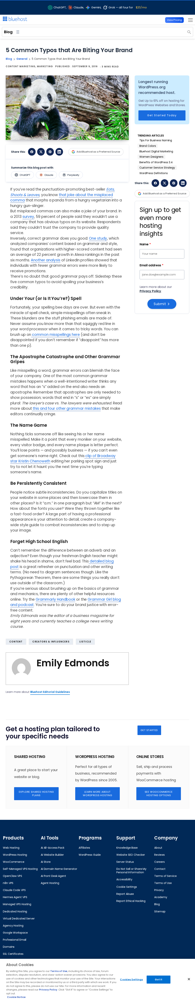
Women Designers (151, 157)
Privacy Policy (150, 291)
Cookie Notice (16, 997)
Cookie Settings (126, 887)
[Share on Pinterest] (50, 152)
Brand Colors (147, 146)
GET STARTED (149, 730)
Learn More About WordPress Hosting (97, 793)
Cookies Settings (131, 979)
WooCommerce (149, 780)
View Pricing (174, 20)
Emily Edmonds (73, 663)
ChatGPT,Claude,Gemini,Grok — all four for (100, 7)
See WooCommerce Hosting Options (159, 793)
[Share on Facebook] (32, 152)
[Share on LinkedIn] (59, 152)
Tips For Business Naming (155, 140)
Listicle (85, 641)
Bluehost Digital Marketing (156, 151)
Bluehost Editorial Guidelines (50, 692)
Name (145, 244)
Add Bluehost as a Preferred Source (98, 152)
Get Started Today (162, 115)
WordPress (89, 780)
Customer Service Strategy (157, 168)
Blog (8, 32)
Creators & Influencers (50, 641)
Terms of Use (58, 971)
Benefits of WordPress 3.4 (156, 162)
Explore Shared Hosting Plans (36, 793)
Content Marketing (20, 66)
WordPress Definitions (153, 173)
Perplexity (73, 175)
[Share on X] (41, 152)
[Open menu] (189, 20)
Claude (48, 175)
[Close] (189, 979)
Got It (158, 979)
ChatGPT (25, 175)
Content (15, 641)
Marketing (45, 66)
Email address (152, 265)
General (21, 59)
